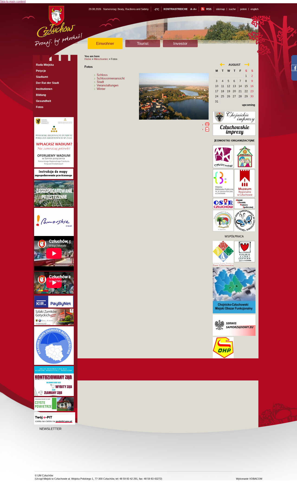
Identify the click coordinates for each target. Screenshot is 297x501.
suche (232, 9)
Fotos (39, 107)
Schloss (102, 75)
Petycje (41, 70)
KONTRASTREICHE (175, 9)
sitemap (220, 9)
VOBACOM (255, 478)
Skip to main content (13, 1)
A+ (195, 9)
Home (87, 59)
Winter (101, 89)
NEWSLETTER (50, 429)
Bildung (41, 95)
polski (243, 9)
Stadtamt (42, 77)
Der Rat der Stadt (47, 83)
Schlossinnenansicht (111, 78)
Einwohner (105, 43)
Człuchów (67, 28)
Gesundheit (43, 101)
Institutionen (44, 89)
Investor (180, 43)
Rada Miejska (45, 64)
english (254, 9)
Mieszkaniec (101, 59)
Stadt (100, 82)
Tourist (142, 43)
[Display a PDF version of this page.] (207, 129)
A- (191, 9)
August (234, 64)
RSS (208, 9)
